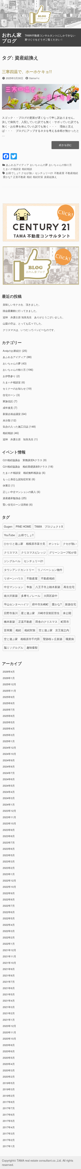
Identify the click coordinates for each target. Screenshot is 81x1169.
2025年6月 (9, 716)
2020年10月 (9, 1038)
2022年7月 (9, 905)
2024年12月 (9, 747)
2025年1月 (9, 741)
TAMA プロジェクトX (48, 526)
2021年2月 (9, 1013)
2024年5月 (9, 785)
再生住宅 (69, 587)
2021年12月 (9, 950)
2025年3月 (9, 735)
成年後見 (8, 407)
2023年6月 (9, 849)
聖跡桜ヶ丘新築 (52, 639)
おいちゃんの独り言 (60, 165)
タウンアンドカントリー (19, 570)
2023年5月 (9, 855)
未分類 (6, 420)
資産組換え (50, 177)
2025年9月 (9, 697)
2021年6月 (9, 988)
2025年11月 (9, 690)
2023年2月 (9, 868)
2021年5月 (9, 994)
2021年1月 (9, 1019)
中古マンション (13, 587)
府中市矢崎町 (40, 604)
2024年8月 (9, 766)
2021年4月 (9, 1000)
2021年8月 (9, 975)
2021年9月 (9, 969)
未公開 (67, 613)
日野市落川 (11, 613)
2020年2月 (9, 1076)
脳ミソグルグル (13, 647)
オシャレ (54, 544)
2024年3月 (9, 798)
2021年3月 (9, 1007)
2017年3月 (9, 1133)
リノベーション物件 (50, 570)
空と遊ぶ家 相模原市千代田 (22, 639)
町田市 (65, 621)
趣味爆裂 (32, 647)
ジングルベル (12, 561)
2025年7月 (9, 709)
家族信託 (8, 401)
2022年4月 (9, 925)
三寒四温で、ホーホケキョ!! (27, 71)
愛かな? (7, 177)
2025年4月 (9, 728)
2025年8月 (9, 703)
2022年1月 (9, 943)
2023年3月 (9, 861)
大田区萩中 (50, 596)
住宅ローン (9, 395)
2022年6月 (9, 912)
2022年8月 (9, 899)
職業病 (70, 639)
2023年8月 (9, 836)
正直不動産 (19, 177)
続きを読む (65, 146)
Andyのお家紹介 (12, 351)
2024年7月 (9, 773)
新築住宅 (70, 604)
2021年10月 (9, 963)
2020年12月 (9, 1026)
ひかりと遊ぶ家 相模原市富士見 (24, 544)
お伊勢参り (9, 376)
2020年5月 (9, 1057)
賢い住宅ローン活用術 (15, 504)
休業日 (6, 485)
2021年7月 (9, 981)
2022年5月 (9, 918)
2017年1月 (9, 1146)
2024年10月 (9, 754)
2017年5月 (9, 1121)
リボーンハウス (13, 578)
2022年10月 (9, 887)
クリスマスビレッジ (33, 552)
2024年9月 (9, 760)
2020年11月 (9, 1032)
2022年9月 (9, 893)
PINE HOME (23, 526)
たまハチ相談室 (12, 169)
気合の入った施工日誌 (15, 426)
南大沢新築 (11, 596)
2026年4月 (9, 671)
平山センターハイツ (16, 604)
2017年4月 (9, 1127)
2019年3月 (9, 1089)
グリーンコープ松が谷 (63, 552)
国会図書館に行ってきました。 (21, 311)
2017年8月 (9, 1102)
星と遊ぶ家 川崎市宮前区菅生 (40, 613)
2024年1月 (9, 804)
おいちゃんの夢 (39, 165)
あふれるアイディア (17, 165)
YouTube (9, 535)
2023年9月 (9, 830)
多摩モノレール (30, 596)
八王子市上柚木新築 (47, 587)
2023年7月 (9, 842)
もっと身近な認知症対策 (17, 479)
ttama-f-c (34, 78)
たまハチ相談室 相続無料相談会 (22, 473)
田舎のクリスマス (46, 621)
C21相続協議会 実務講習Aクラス (22, 460)
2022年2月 (9, 937)
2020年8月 (9, 1045)
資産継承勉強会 (12, 498)
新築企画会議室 (12, 414)
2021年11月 (9, 956)
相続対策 (38, 177)
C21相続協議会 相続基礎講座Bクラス (25, 466)
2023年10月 (9, 823)
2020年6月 (9, 1051)
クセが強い (27, 173)
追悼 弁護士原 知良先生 (18, 439)
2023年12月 (9, 811)
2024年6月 (9, 779)
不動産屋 (59, 173)
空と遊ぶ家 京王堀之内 (54, 630)
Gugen (8, 526)
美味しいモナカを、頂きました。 (22, 304)
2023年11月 (9, 817)
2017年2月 (9, 1140)
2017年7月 (9, 1108)
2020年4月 (9, 1064)
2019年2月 (9, 1095)
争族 (29, 587)
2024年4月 (9, 792)
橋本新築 (9, 621)
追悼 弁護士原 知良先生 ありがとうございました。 (34, 317)
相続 (29, 177)
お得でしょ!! (13, 173)
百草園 (8, 630)
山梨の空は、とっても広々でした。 (23, 323)
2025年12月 (9, 684)
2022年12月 (9, 880)
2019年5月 (9, 1083)
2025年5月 (9, 722)
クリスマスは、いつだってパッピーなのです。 (29, 330)
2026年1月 (9, 678)
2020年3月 (9, 1070)
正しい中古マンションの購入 (19, 492)
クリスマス (11, 552)
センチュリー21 (44, 173)
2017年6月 (9, 1114)
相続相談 (27, 169)
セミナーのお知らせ (14, 388)
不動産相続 (71, 173)
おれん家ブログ (11, 37)
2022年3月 (9, 931)
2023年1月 (9, 874)
